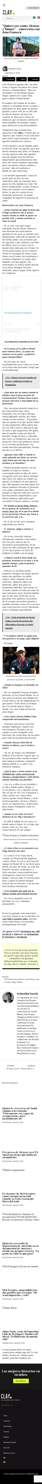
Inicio (5, 1416)
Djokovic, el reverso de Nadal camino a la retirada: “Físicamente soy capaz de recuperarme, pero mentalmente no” (19, 1113)
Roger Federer (17, 982)
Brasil (10, 979)
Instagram (32, 934)
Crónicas (7, 1421)
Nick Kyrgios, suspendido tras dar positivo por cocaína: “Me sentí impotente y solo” (19, 1292)
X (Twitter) (8, 937)
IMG (20, 132)
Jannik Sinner (30, 979)
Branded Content (10, 1442)
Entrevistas (8, 1426)
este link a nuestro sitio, (15, 919)
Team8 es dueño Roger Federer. (22, 505)
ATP (6, 979)
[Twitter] (8, 1409)
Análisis (6, 1432)
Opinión (6, 1437)
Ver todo (7, 1448)
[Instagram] (3, 1409)
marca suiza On (10, 511)
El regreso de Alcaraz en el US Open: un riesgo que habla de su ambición (20, 1154)
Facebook (22, 937)
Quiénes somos (9, 1453)
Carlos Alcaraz (18, 979)
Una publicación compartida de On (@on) (21, 342)
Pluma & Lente (28, 1053)
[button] (8, 79)
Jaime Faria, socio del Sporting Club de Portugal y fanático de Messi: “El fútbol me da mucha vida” (20, 1335)
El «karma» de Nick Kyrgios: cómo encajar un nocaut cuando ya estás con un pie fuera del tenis (19, 1197)
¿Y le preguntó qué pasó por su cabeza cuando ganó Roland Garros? (19, 892)
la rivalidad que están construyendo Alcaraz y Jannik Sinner (19, 774)
